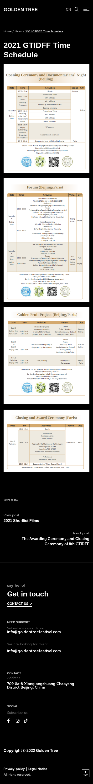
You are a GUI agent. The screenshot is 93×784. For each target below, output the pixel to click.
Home (7, 31)
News (18, 31)
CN (68, 9)
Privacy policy (14, 769)
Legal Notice (37, 769)
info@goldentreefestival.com (34, 632)
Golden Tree (47, 751)
